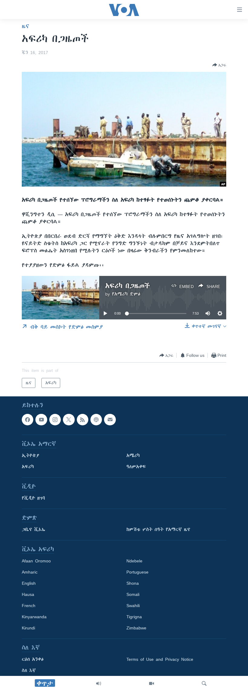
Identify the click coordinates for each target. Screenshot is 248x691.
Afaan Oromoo (36, 561)
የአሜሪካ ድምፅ (126, 294)
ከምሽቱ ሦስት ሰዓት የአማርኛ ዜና (158, 530)
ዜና (25, 26)
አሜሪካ (133, 456)
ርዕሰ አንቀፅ (33, 659)
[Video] (151, 683)
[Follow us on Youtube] (41, 419)
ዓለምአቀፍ (136, 467)
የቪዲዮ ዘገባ (33, 498)
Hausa (28, 594)
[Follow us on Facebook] (27, 419)
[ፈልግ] (204, 683)
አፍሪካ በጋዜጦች (127, 286)
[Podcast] (96, 419)
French (28, 606)
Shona (132, 583)
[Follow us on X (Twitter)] (68, 419)
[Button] (219, 65)
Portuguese (137, 572)
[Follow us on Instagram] (55, 419)
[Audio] (99, 683)
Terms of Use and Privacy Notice (159, 659)
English (29, 583)
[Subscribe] (110, 419)
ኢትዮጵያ (30, 456)
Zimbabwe (136, 628)
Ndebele (134, 561)
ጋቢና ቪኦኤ (33, 530)
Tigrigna (134, 617)
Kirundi (28, 628)
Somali (132, 594)
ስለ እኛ (29, 670)
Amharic (30, 572)
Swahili (133, 606)
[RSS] (82, 419)
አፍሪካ (28, 467)
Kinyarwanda (34, 617)
